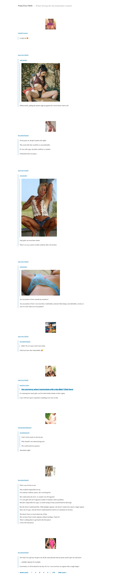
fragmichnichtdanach (24, 428)
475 (53, 572)
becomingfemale (23, 135)
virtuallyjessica (23, 33)
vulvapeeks (23, 60)
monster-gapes (24, 385)
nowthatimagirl (24, 433)
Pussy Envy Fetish (25, 6)
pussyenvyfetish (23, 55)
